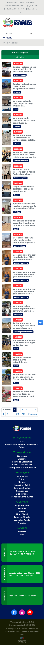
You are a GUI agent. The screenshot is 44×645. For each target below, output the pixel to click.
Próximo (32, 414)
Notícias (22, 523)
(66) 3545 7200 (32, 6)
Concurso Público (22, 488)
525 (17, 414)
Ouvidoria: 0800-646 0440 (15, 9)
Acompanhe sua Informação (22, 467)
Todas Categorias (20, 52)
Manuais (22, 482)
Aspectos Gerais (22, 520)
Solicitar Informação (22, 464)
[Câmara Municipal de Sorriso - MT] (22, 22)
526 (23, 414)
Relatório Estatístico (22, 462)
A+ (37, 9)
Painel (22, 534)
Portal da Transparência (27, 3)
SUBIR (22, 634)
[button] (31, 33)
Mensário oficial (22, 485)
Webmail (22, 531)
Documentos (22, 476)
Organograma (22, 505)
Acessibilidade (12, 3)
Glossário (22, 459)
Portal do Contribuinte (22, 497)
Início (5, 43)
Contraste (31, 9)
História (22, 508)
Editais (22, 479)
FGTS (22, 441)
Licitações (22, 456)
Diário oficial (22, 494)
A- (21, 12)
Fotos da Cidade (22, 517)
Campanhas (22, 491)
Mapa (22, 511)
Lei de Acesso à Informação (14, 6)
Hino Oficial (22, 514)
